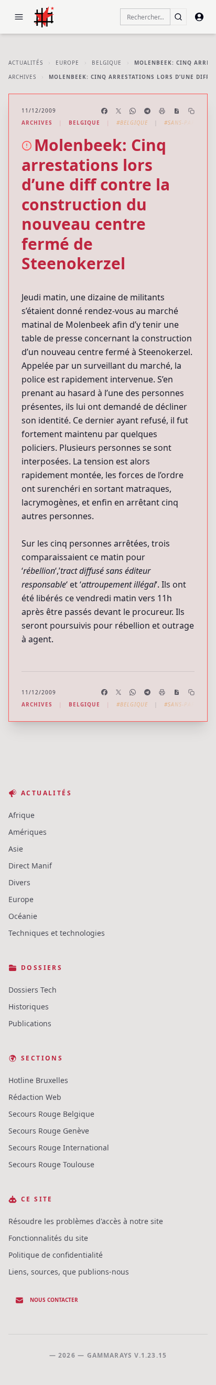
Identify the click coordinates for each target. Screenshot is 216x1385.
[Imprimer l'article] (162, 111)
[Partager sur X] (118, 111)
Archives (22, 76)
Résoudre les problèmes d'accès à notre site (85, 1221)
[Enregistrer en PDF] (177, 111)
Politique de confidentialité (55, 1255)
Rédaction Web (34, 1097)
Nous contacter (54, 1299)
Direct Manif (30, 866)
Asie (15, 849)
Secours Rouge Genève (48, 1131)
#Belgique (132, 122)
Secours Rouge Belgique (51, 1114)
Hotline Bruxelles (38, 1080)
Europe (67, 62)
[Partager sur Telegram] (147, 111)
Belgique (107, 62)
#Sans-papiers (185, 122)
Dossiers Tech (32, 990)
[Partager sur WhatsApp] (132, 111)
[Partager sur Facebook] (104, 111)
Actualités (25, 62)
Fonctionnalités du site (48, 1238)
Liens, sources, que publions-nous (68, 1272)
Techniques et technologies (56, 933)
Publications (29, 1023)
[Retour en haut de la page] (192, 1361)
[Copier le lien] (191, 111)
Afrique (21, 815)
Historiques (28, 1007)
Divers (19, 882)
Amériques (27, 832)
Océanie (22, 916)
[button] (18, 16)
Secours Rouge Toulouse (51, 1164)
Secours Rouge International (58, 1148)
